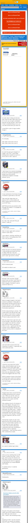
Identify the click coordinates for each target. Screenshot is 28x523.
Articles (16, 5)
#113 (21, 362)
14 (25, 40)
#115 (21, 443)
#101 (21, 115)
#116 (21, 452)
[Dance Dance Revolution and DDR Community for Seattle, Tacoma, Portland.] (3, 3)
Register (25, 7)
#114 (21, 390)
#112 (21, 342)
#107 (21, 228)
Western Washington (13, 37)
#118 (21, 490)
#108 (21, 247)
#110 (21, 276)
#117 (21, 474)
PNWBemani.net (5, 36)
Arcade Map (11, 5)
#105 (21, 191)
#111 (21, 298)
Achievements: (5, 51)
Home (2, 5)
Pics (20, 5)
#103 (21, 149)
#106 (21, 218)
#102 (21, 136)
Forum (6, 5)
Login (21, 7)
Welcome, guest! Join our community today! (13, 32)
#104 (21, 168)
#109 (21, 262)
